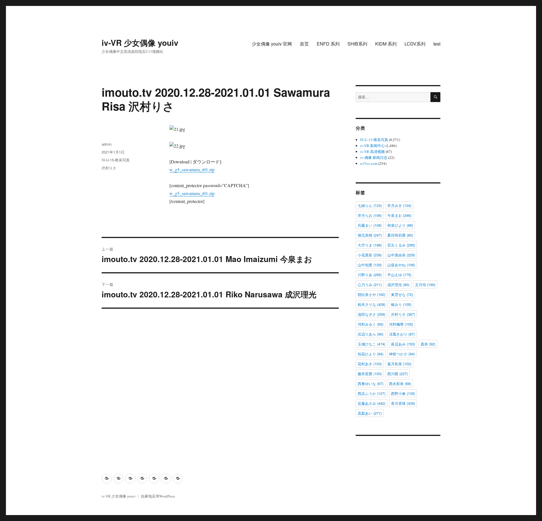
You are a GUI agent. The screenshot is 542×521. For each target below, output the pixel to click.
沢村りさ (109, 167)
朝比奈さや (371, 294)
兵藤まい (370, 225)
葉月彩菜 (399, 363)
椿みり (401, 304)
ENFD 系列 (328, 43)
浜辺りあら (370, 334)
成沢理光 (398, 284)
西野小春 (403, 393)
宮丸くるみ (401, 245)
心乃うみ (370, 284)
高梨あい (370, 413)
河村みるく (370, 324)
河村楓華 (401, 324)
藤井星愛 (370, 373)
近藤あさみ (371, 403)
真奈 (428, 344)
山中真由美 (401, 255)
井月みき (399, 205)
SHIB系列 (357, 43)
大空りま (370, 245)
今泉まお (399, 215)
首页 (304, 43)
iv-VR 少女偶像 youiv (140, 42)
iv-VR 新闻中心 (372, 145)
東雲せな (402, 294)
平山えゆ (399, 274)
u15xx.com (368, 163)
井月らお (370, 215)
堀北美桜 (370, 235)
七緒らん (370, 205)
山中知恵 (370, 264)
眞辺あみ (403, 344)
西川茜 (397, 373)
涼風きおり (402, 334)
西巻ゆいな (370, 383)
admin (107, 144)
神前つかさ (402, 353)
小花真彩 (370, 255)
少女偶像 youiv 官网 (272, 43)
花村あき (370, 363)
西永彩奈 (400, 383)
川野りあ (370, 274)
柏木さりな (371, 304)
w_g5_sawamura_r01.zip (192, 169)
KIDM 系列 (386, 43)
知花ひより (370, 353)
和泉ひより (400, 225)
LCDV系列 (415, 43)
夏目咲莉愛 (400, 235)
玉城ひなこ (371, 344)
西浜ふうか (371, 393)
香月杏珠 (403, 403)
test (436, 43)
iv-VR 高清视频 (372, 151)
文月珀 (425, 284)
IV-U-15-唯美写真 (116, 160)
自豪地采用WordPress (158, 496)
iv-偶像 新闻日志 (373, 157)
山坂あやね (401, 264)
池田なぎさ (371, 314)
